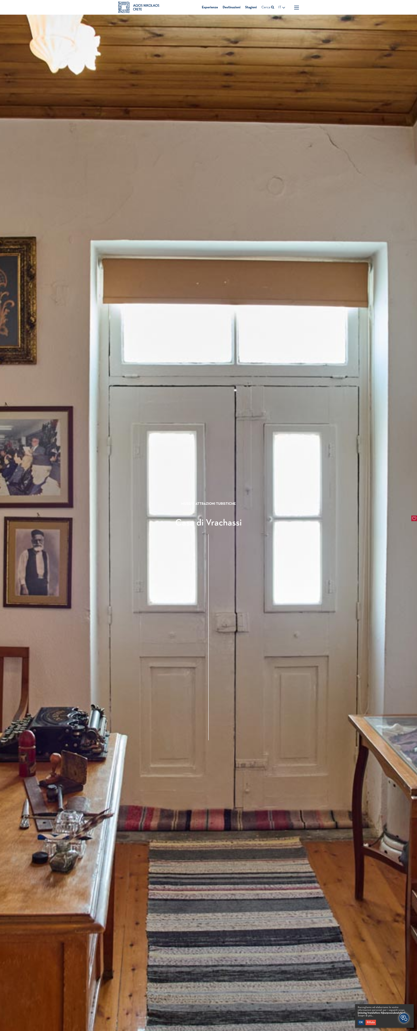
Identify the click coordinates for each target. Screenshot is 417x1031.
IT (280, 7)
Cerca (266, 7)
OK (361, 1022)
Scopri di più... (365, 1015)
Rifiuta (371, 1022)
